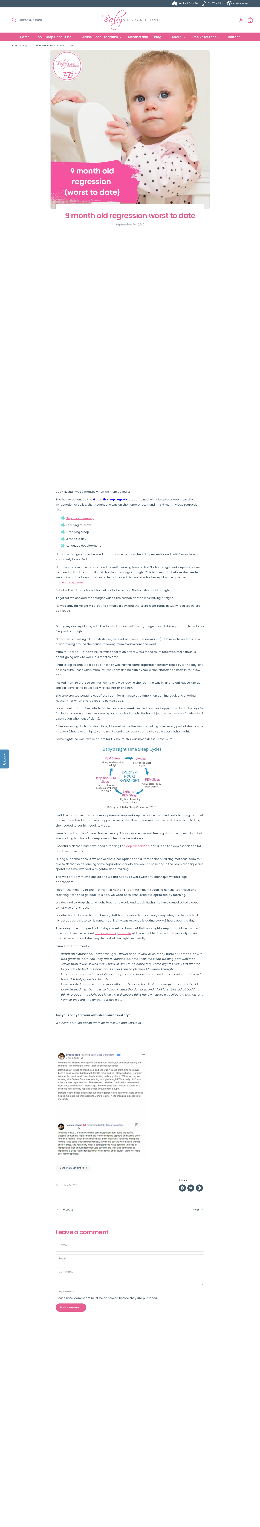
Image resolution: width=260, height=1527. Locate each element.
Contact (233, 37)
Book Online (241, 3)
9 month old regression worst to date (53, 45)
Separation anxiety (80, 518)
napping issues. (73, 582)
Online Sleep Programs (100, 37)
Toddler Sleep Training (72, 1167)
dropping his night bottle (113, 933)
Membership (138, 37)
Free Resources (204, 37)
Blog (158, 37)
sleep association (136, 846)
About (177, 37)
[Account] (241, 20)
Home (25, 37)
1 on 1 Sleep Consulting (54, 37)
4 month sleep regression (113, 499)
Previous (66, 1210)
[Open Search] (14, 19)
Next (196, 1210)
